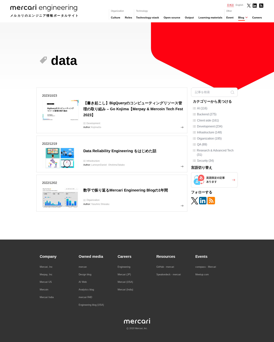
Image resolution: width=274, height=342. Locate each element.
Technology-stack (147, 17)
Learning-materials (210, 17)
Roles (128, 17)
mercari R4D (85, 297)
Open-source (172, 17)
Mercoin (44, 289)
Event (230, 17)
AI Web (83, 282)
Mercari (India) (125, 289)
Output (189, 17)
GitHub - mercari (165, 266)
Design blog (85, 274)
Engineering (124, 266)
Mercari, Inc (46, 266)
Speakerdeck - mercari (168, 274)
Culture (115, 17)
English (239, 5)
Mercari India (47, 297)
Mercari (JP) (124, 274)
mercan (83, 266)
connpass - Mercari (205, 266)
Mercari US (46, 282)
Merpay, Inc (46, 274)
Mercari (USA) (125, 282)
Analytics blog (86, 289)
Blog (241, 17)
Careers (257, 17)
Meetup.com (202, 274)
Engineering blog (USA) (91, 304)
